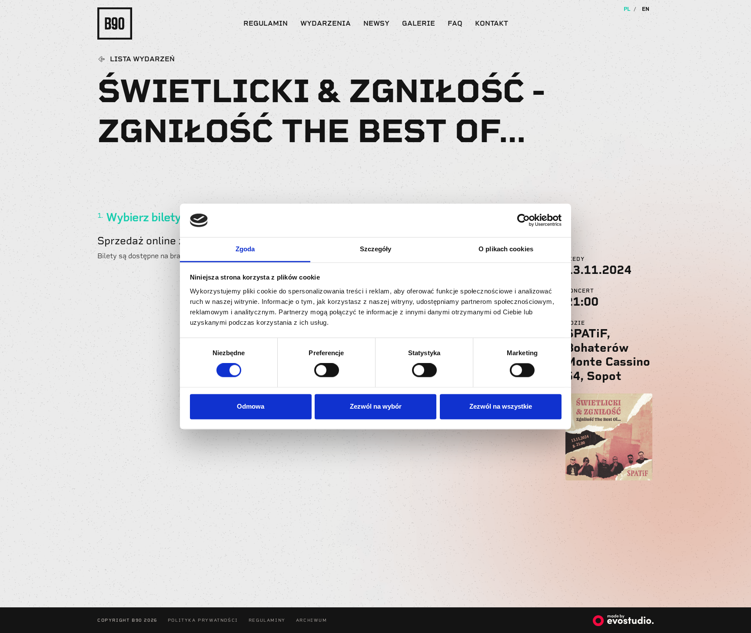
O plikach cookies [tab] (506, 249)
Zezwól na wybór (376, 406)
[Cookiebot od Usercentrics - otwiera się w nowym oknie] (523, 220)
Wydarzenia (325, 23)
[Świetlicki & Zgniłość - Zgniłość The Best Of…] (608, 436)
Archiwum (311, 620)
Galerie (418, 23)
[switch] (326, 370)
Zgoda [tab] (245, 249)
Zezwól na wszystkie (500, 406)
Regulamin (265, 23)
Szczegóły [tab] (376, 249)
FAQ (455, 23)
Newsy (376, 23)
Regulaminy (267, 620)
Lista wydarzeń (142, 59)
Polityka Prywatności (203, 620)
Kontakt (491, 23)
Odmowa (250, 406)
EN (645, 9)
